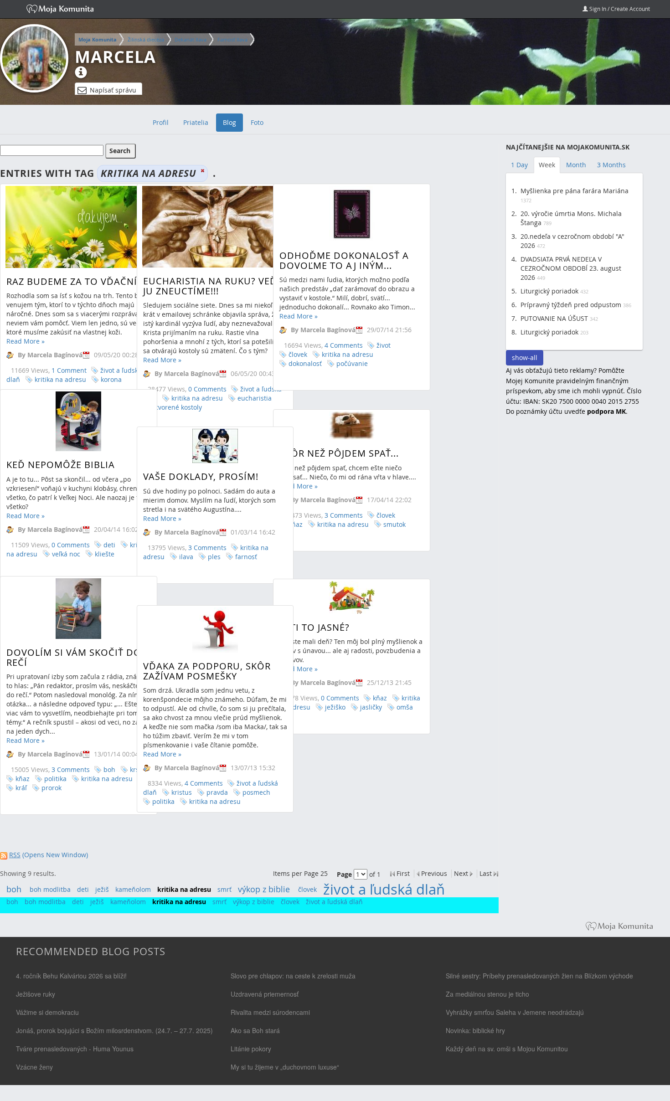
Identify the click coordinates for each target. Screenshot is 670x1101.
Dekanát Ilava (190, 39)
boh (109, 769)
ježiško (335, 707)
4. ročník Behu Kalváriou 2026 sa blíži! (71, 975)
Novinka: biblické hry (475, 1030)
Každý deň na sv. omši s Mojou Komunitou (507, 1048)
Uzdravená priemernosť (265, 993)
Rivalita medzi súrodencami (270, 1012)
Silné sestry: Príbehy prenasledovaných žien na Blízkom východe (539, 975)
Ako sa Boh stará (255, 1030)
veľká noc (66, 554)
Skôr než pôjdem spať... (339, 453)
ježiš (102, 889)
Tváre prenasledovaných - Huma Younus (75, 1048)
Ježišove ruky (35, 993)
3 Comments (344, 515)
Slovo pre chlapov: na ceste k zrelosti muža (293, 975)
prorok (51, 787)
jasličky (371, 707)
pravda (217, 792)
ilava (186, 556)
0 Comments (207, 389)
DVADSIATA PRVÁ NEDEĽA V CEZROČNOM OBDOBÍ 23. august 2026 (571, 268)
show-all (524, 357)
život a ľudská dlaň (384, 889)
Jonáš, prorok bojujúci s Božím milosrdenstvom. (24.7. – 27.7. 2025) (114, 1030)
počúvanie (352, 363)
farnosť (246, 556)
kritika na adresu (60, 379)
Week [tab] (547, 164)
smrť (224, 889)
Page (344, 874)
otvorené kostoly (177, 407)
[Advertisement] (574, 571)
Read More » (25, 341)
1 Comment (69, 370)
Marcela (115, 57)
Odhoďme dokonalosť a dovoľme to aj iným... (344, 260)
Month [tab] (576, 164)
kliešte (104, 554)
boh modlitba (50, 889)
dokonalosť (305, 363)
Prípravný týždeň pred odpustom (571, 304)
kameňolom (133, 889)
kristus (181, 792)
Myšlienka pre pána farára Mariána (575, 190)
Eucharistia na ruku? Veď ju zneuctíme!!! (210, 286)
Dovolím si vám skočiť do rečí (73, 657)
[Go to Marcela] (34, 58)
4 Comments (344, 345)
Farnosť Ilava (232, 39)
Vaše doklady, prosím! (200, 476)
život (383, 345)
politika (55, 778)
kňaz (22, 778)
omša (405, 707)
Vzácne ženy (34, 1066)
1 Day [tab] (519, 164)
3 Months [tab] (611, 164)
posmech (256, 792)
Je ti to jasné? (314, 627)
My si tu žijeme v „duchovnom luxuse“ (285, 1066)
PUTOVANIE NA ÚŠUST (554, 318)
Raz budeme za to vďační (71, 281)
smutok (394, 524)
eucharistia (254, 398)
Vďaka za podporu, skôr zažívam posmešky (207, 671)
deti (109, 544)
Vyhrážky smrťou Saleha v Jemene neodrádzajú (515, 1012)
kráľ (21, 787)
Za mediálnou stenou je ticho (487, 993)
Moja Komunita (97, 39)
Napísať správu (113, 90)
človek (298, 354)
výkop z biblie (264, 889)
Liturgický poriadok (549, 291)
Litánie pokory (251, 1048)
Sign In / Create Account (619, 8)
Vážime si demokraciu (47, 1012)
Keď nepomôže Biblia (60, 464)
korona (111, 379)
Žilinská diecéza (146, 39)
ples (214, 556)
